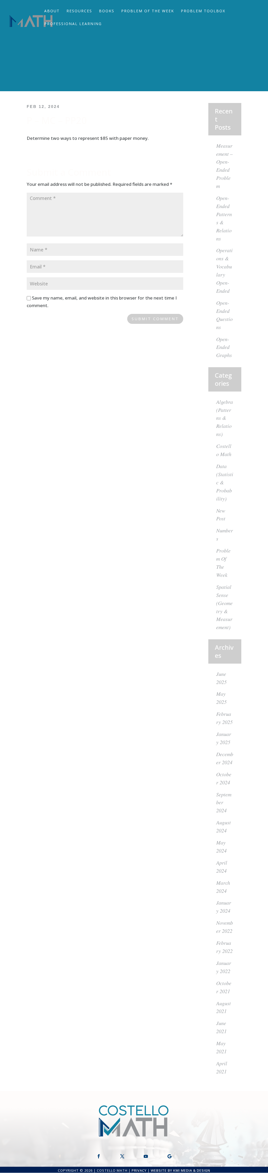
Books (106, 11)
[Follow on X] (122, 1156)
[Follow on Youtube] (146, 1156)
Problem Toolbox (203, 11)
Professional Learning (73, 24)
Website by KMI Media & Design (180, 1170)
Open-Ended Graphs (224, 347)
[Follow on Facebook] (99, 1156)
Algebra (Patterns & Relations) (224, 418)
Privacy (139, 1170)
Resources (79, 11)
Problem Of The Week (147, 11)
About (52, 11)
